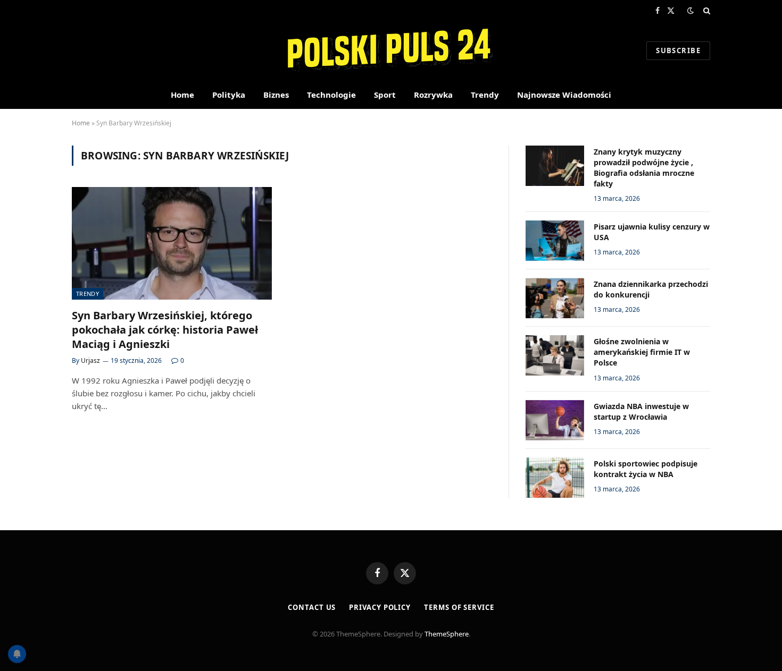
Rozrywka (433, 94)
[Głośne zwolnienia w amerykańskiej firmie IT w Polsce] (555, 355)
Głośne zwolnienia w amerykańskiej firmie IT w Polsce (642, 352)
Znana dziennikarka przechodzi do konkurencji (651, 289)
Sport (385, 94)
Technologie (331, 94)
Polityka (228, 94)
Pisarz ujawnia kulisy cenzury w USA (652, 232)
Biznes (276, 94)
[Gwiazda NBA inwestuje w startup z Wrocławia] (555, 420)
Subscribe (678, 50)
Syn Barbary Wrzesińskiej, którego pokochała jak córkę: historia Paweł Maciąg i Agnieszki (165, 329)
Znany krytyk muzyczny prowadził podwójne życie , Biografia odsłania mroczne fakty (644, 168)
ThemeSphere (447, 634)
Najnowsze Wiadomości (564, 94)
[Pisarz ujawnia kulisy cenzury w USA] (555, 240)
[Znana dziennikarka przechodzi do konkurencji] (555, 298)
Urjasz (90, 360)
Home (182, 94)
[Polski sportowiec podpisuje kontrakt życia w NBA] (555, 477)
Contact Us (312, 607)
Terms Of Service (459, 607)
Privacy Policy (380, 607)
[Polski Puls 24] (391, 50)
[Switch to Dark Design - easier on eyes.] (690, 10)
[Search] (705, 10)
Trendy (485, 94)
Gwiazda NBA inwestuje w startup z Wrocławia (641, 411)
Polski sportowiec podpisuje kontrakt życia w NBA (645, 468)
